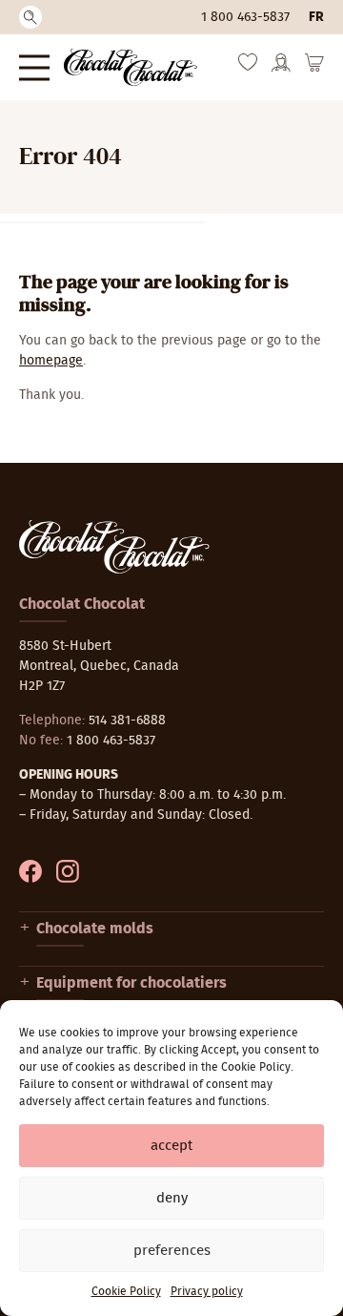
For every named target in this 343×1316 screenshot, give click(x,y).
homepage (51, 360)
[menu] (34, 67)
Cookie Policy (126, 1291)
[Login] (281, 68)
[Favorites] (247, 67)
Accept (171, 1145)
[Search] (30, 17)
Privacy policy (207, 1291)
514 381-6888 (127, 720)
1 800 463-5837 (245, 17)
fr (316, 17)
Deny (172, 1198)
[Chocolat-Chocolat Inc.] (130, 67)
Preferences (172, 1250)
